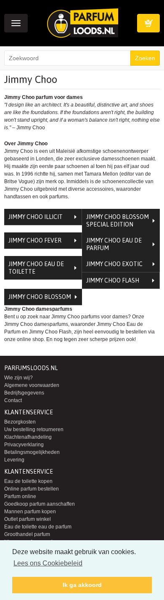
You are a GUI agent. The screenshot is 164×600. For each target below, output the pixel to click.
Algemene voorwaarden (31, 385)
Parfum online (20, 496)
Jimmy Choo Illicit (35, 216)
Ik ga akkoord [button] (82, 584)
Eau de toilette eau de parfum (37, 527)
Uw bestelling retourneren (33, 429)
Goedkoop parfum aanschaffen (39, 504)
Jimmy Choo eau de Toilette (36, 268)
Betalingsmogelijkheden (32, 452)
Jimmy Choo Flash (112, 280)
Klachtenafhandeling (28, 437)
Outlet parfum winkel (27, 519)
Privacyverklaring (24, 445)
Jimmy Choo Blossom (39, 296)
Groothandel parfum (27, 534)
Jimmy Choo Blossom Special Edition (117, 220)
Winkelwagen (148, 23)
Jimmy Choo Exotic (114, 264)
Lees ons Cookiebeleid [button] (47, 563)
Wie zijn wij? (18, 378)
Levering (14, 460)
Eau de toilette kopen (28, 481)
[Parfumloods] (82, 23)
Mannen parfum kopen (30, 512)
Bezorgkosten (20, 422)
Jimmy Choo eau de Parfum (114, 244)
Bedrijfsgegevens (24, 393)
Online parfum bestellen (31, 489)
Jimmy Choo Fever (34, 240)
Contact (13, 400)
